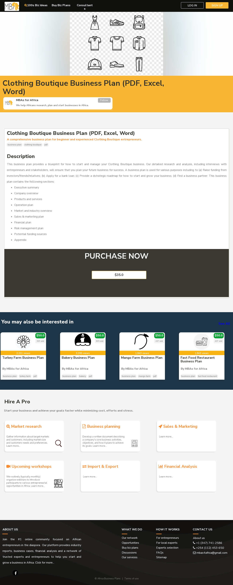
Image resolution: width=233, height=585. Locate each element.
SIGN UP (217, 5)
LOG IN (192, 5)
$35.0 (119, 275)
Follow (104, 100)
